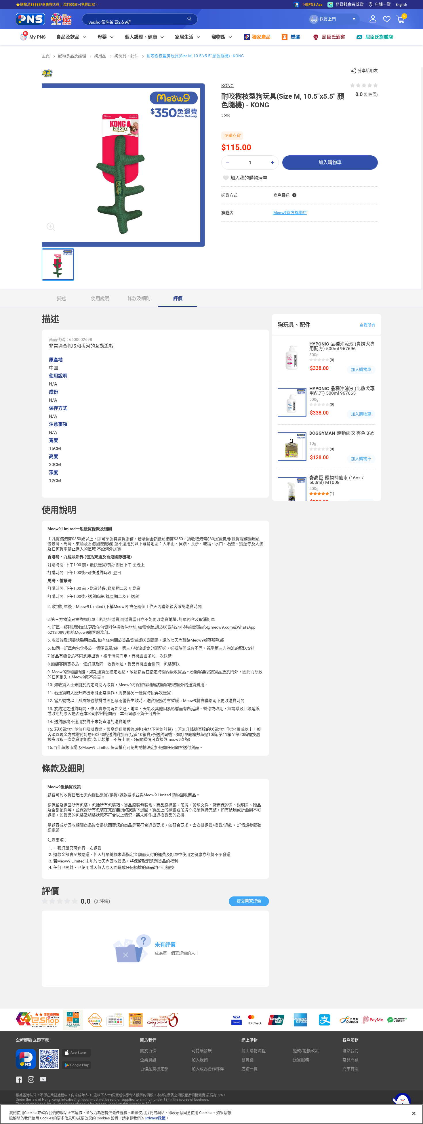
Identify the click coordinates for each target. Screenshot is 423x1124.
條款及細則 (138, 298)
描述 (61, 298)
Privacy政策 (155, 1118)
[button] (334, 19)
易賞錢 (247, 1060)
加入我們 (200, 1060)
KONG (227, 85)
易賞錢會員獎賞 (350, 4)
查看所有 (367, 325)
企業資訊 (148, 1060)
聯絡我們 (350, 1050)
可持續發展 (202, 1050)
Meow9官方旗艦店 (290, 212)
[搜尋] (189, 19)
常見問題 (350, 1060)
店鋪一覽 (249, 1068)
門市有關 (350, 1068)
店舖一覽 (383, 4)
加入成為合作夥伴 (208, 1068)
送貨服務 (301, 1060)
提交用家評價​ (249, 901)
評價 (177, 298)
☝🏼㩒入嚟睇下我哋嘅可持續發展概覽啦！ (47, 8)
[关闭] (413, 1113)
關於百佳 (148, 1050)
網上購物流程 (253, 1050)
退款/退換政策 (306, 1050)
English (401, 5)
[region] (211, 1114)
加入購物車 (330, 162)
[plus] (272, 163)
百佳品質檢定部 (154, 1068)
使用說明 (100, 298)
